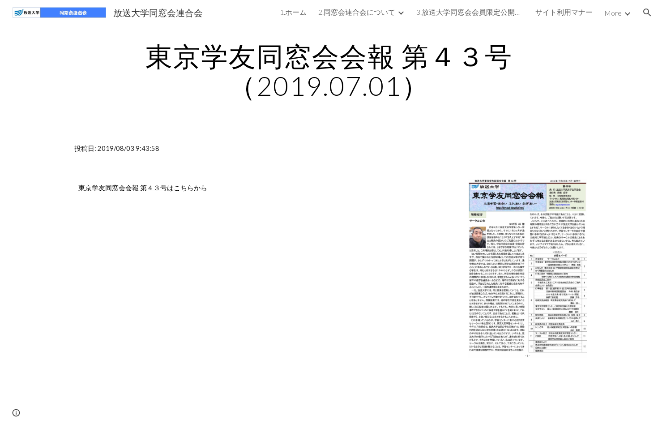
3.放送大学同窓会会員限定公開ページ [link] (470, 12)
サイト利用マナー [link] (564, 12)
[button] (647, 12)
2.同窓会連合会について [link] (356, 12)
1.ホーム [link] (293, 12)
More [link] (613, 13)
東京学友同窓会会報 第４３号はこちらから (142, 188)
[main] (329, 71)
